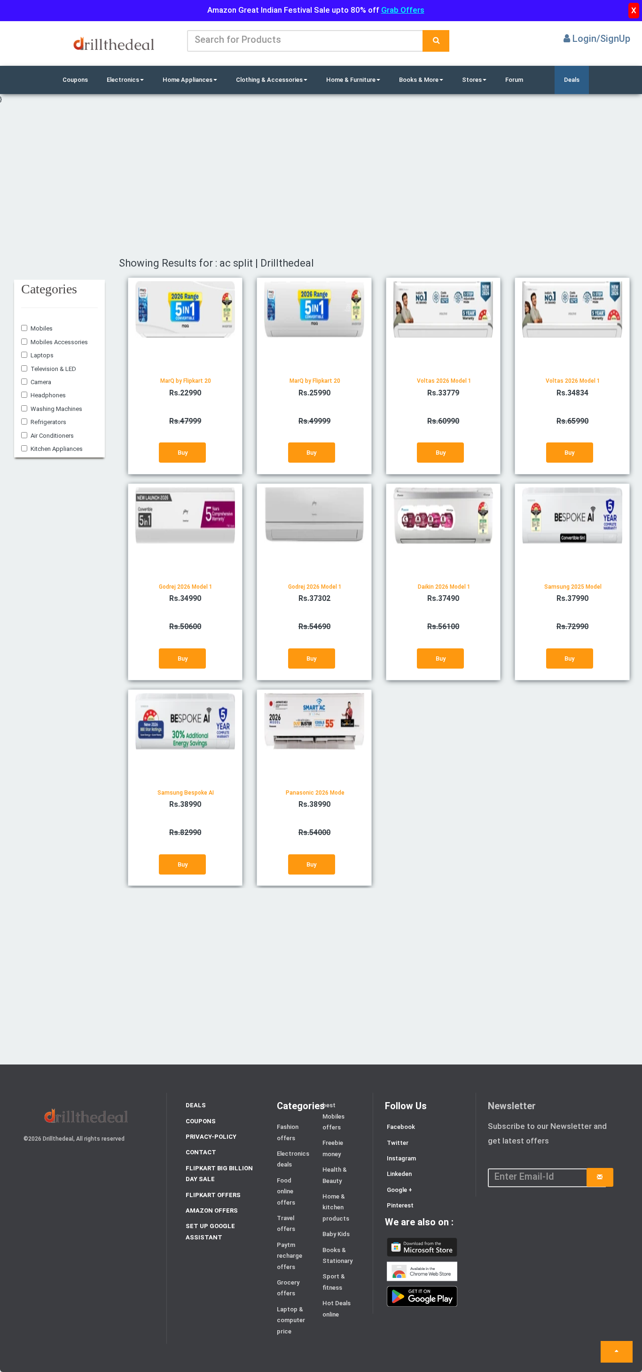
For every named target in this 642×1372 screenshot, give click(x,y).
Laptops (42, 355)
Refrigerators (48, 422)
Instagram (401, 1158)
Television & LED (53, 368)
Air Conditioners (52, 435)
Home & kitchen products (335, 1207)
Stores (472, 79)
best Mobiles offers (333, 1116)
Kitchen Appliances (57, 448)
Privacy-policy (211, 1136)
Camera (41, 382)
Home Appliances (187, 79)
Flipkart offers (213, 1195)
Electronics (123, 79)
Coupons (75, 79)
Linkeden (399, 1173)
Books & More (418, 79)
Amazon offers (212, 1210)
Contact (201, 1152)
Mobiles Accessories (59, 342)
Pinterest (400, 1205)
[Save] (600, 1177)
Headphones (48, 395)
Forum (514, 79)
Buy (183, 452)
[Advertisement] (289, 181)
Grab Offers (402, 10)
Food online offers (286, 1191)
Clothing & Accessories (269, 79)
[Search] (436, 41)
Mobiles (42, 328)
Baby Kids (336, 1234)
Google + (399, 1189)
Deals (571, 79)
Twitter (397, 1142)
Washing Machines (56, 408)
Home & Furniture (351, 79)
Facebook (401, 1126)
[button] (617, 1352)
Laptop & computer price (291, 1320)
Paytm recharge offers (289, 1255)
